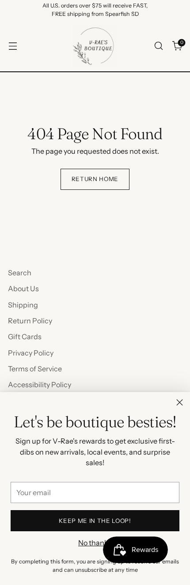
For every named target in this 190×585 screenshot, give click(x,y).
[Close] (179, 402)
